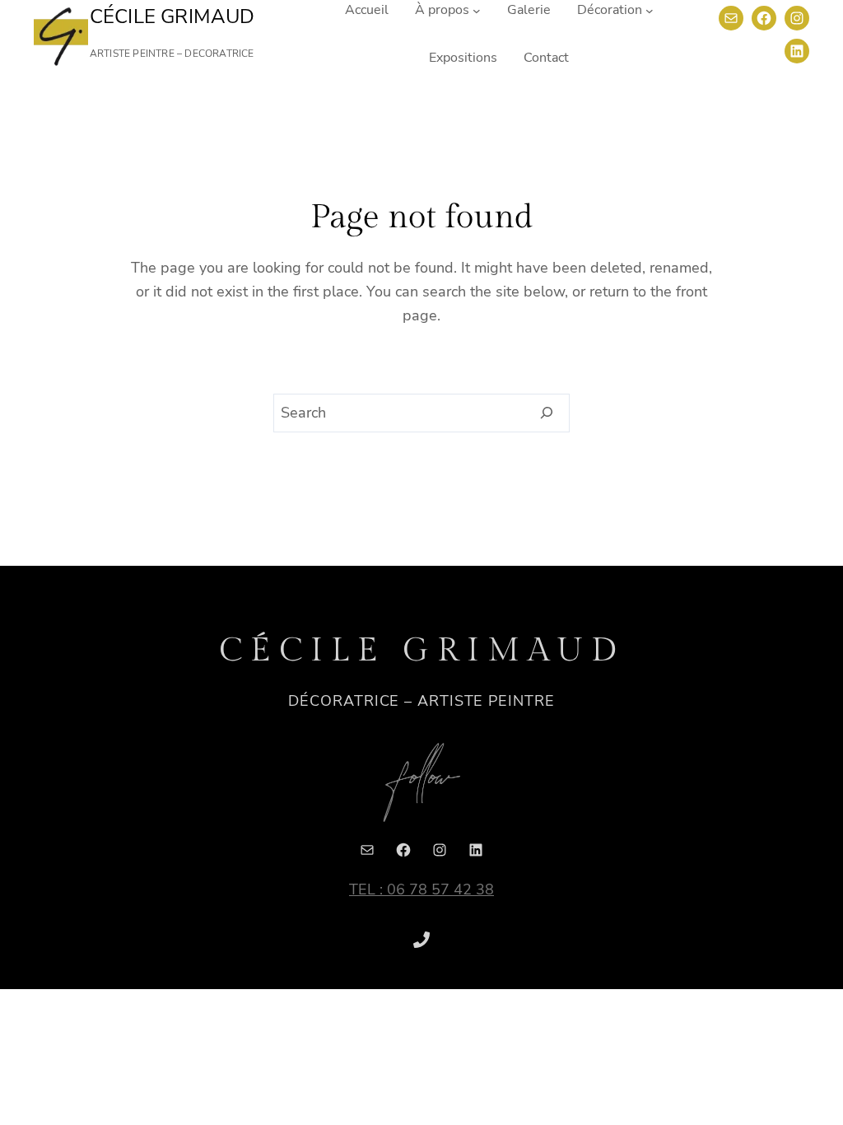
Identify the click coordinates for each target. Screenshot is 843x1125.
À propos (442, 10)
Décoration (609, 10)
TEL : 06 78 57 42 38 (421, 889)
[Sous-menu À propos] (477, 11)
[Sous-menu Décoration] (649, 11)
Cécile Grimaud (172, 16)
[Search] (547, 413)
